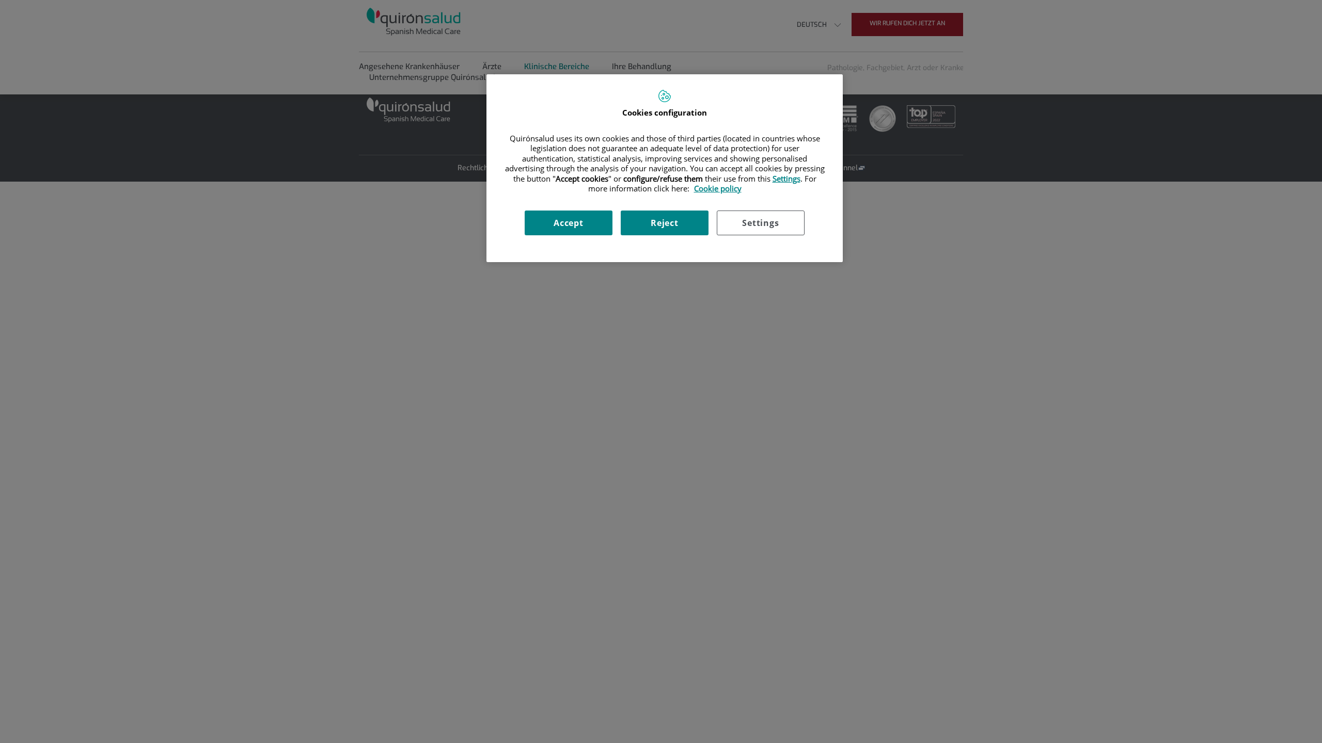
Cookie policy (718, 188)
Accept (569, 223)
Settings (760, 223)
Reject (665, 223)
